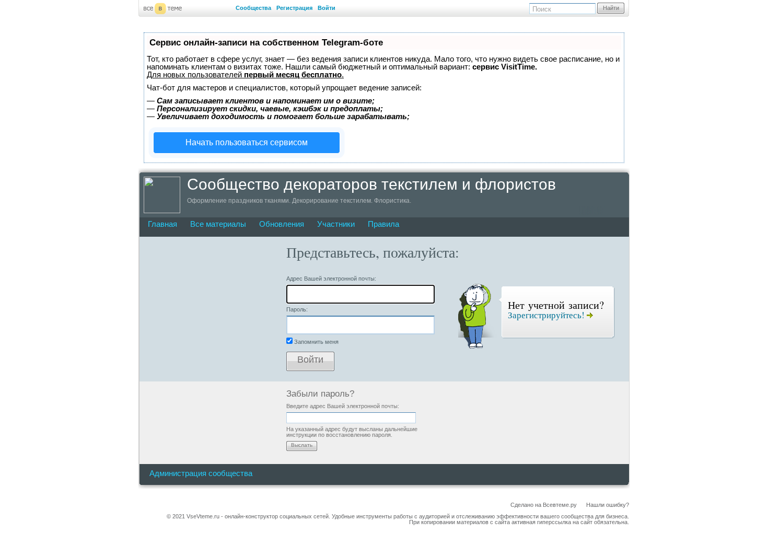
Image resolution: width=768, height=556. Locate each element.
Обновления (281, 223)
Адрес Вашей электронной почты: (331, 278)
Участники (336, 223)
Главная (162, 223)
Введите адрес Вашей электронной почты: (342, 406)
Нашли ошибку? (607, 505)
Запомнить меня (316, 342)
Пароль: (297, 309)
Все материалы (218, 223)
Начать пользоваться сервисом (246, 142)
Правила (383, 223)
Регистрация (294, 8)
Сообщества (253, 8)
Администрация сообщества (200, 473)
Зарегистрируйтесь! (547, 315)
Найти (611, 8)
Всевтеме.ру (560, 505)
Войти (326, 8)
